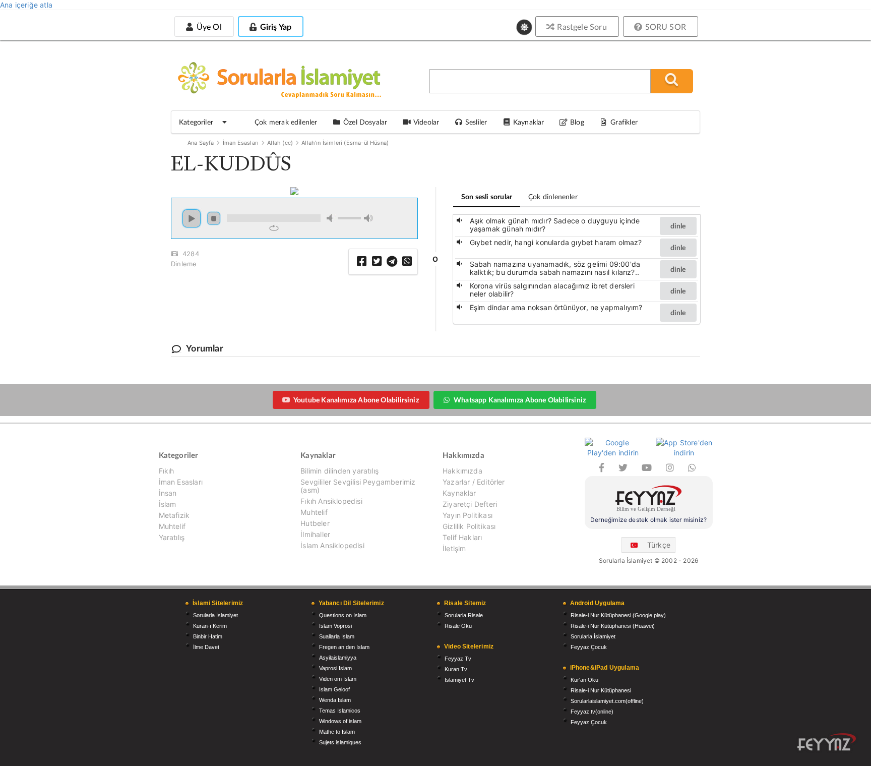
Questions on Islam (342, 615)
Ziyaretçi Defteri (470, 504)
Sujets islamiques (340, 742)
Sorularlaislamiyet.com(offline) (607, 701)
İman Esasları (241, 142)
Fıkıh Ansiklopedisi (331, 501)
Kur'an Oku (584, 680)
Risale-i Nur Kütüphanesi (601, 690)
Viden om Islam (337, 679)
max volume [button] (368, 218)
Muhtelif (172, 526)
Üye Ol (207, 26)
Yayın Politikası (467, 515)
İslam (167, 504)
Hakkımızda (462, 471)
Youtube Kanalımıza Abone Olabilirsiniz (356, 399)
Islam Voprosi (335, 626)
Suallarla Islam (336, 636)
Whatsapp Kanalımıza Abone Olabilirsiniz (520, 399)
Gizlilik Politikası (469, 526)
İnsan (168, 493)
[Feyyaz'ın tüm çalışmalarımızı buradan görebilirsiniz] (826, 742)
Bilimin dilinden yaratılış (339, 471)
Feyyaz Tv (458, 659)
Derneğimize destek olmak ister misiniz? (648, 519)
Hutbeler (314, 523)
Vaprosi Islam (335, 668)
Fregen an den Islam (344, 647)
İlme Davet (206, 647)
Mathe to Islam (337, 732)
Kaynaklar (459, 493)
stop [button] (214, 218)
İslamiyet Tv (459, 680)
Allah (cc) (280, 142)
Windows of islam (340, 721)
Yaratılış (172, 537)
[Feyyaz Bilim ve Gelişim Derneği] (649, 500)
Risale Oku (458, 626)
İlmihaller (315, 534)
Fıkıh (166, 471)
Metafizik (174, 515)
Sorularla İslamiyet (215, 615)
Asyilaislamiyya (337, 658)
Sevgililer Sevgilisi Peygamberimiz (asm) (357, 486)
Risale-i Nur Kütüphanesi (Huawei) (613, 626)
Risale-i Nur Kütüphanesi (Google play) (618, 615)
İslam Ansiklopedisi (332, 545)
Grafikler (624, 121)
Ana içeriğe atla (26, 5)
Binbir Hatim (207, 636)
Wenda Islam (335, 700)
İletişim (454, 548)
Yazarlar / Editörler (474, 482)
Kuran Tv (456, 669)
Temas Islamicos (339, 711)
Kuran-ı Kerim (210, 626)
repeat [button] (274, 227)
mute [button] (331, 218)
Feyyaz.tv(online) (592, 712)
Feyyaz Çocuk (589, 647)
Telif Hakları (462, 537)
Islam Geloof (334, 689)
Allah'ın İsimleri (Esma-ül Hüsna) (345, 142)
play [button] (191, 218)
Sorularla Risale (464, 615)
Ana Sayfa (201, 142)
